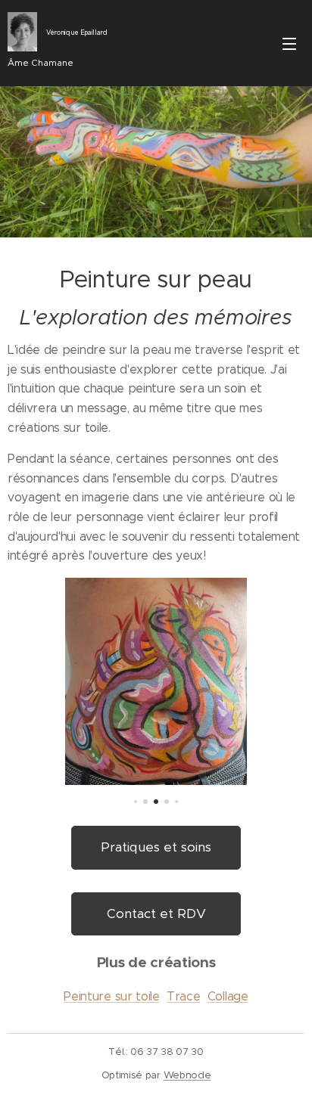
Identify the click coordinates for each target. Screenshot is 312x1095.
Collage (227, 996)
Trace (183, 996)
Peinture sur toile (111, 996)
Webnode (187, 1075)
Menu (289, 43)
